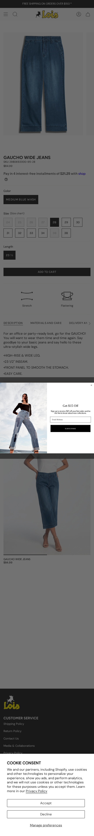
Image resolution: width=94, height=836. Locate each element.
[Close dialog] (91, 385)
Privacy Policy (36, 791)
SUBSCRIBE (70, 428)
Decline (46, 814)
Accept (46, 803)
